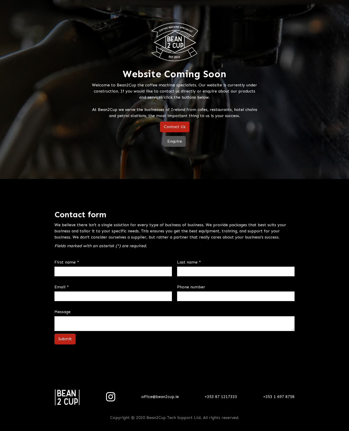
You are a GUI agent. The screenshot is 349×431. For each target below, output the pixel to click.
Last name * (189, 262)
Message (62, 311)
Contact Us (174, 126)
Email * (61, 287)
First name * (66, 262)
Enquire (174, 141)
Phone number (191, 287)
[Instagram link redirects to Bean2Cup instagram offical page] (110, 396)
